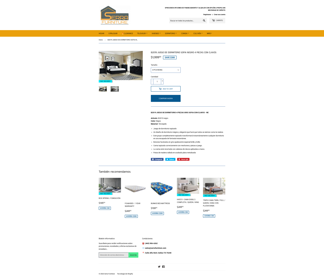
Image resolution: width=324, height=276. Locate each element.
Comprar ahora (166, 98)
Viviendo (155, 33)
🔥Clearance (127, 33)
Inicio (101, 40)
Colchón (197, 33)
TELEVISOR (141, 33)
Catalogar (112, 33)
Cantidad (154, 77)
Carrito (219, 20)
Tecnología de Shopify (125, 274)
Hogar (101, 33)
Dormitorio (170, 33)
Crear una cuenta (219, 14)
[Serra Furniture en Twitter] (159, 267)
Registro (133, 255)
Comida (184, 33)
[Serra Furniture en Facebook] (163, 267)
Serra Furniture (109, 274)
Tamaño (154, 65)
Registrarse (207, 14)
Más (209, 33)
